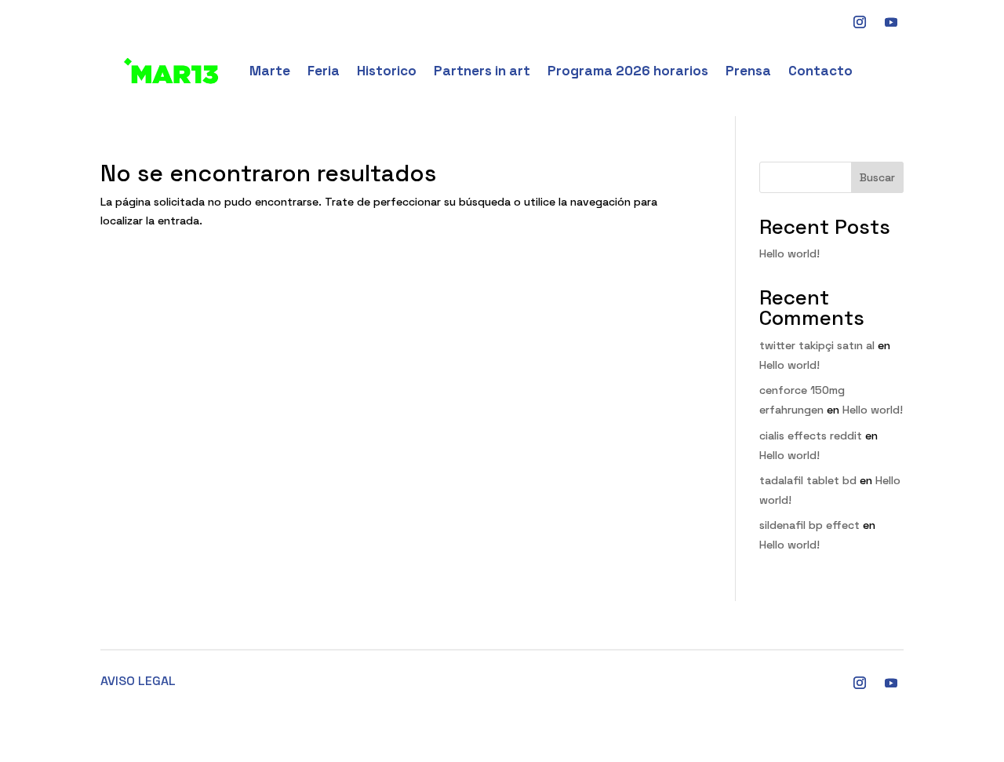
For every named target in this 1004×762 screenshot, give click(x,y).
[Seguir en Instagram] (859, 682)
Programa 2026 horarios (627, 70)
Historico (387, 70)
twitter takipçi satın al (817, 345)
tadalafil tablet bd (808, 480)
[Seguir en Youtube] (891, 22)
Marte (269, 70)
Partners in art (482, 70)
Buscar (877, 177)
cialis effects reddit (810, 435)
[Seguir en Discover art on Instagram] (859, 22)
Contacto (820, 70)
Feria (323, 70)
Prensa (748, 70)
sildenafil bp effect (809, 525)
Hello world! (789, 253)
